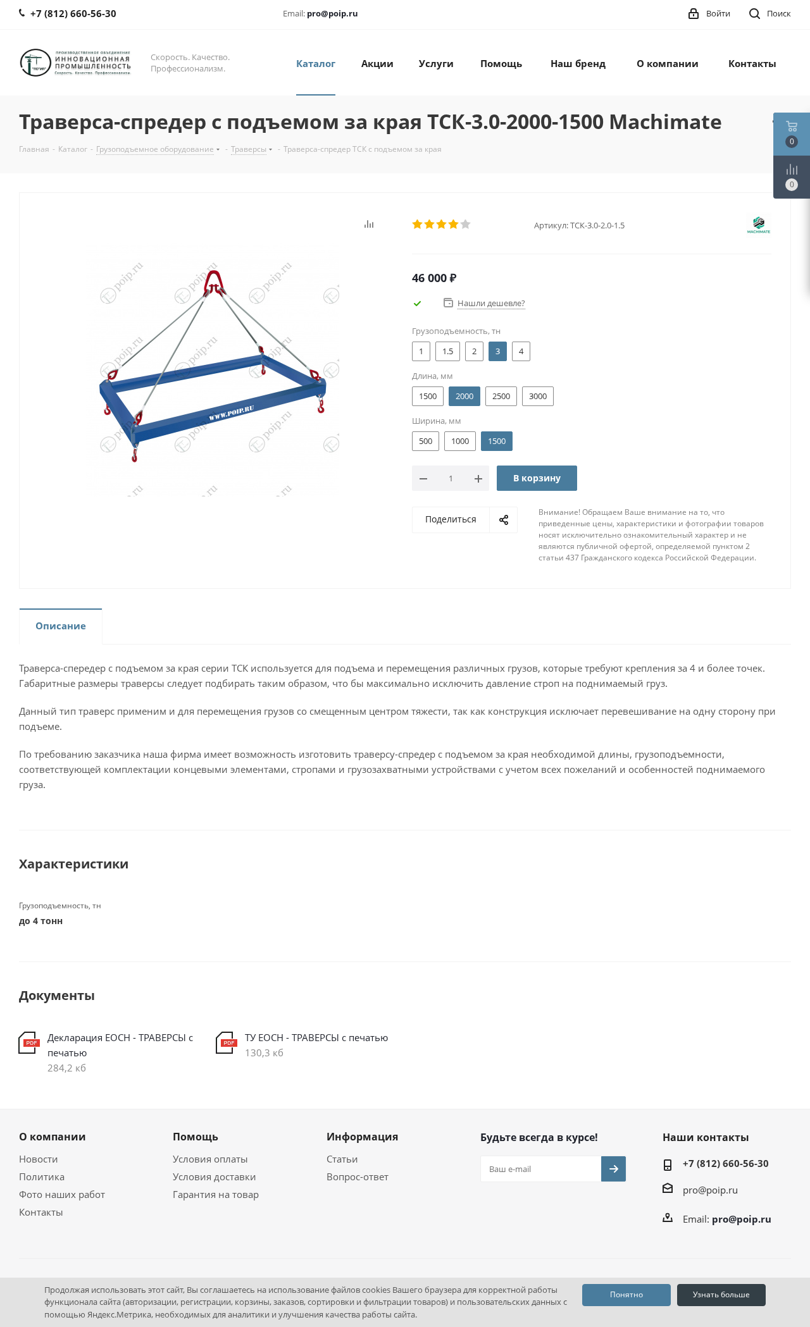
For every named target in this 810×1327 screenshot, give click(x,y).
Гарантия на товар (216, 1194)
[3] (442, 224)
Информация (362, 1137)
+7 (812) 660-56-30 (726, 1163)
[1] (418, 224)
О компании (52, 1137)
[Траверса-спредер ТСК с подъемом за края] (212, 368)
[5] (466, 224)
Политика (42, 1176)
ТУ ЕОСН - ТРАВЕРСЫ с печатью (316, 1037)
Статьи (342, 1158)
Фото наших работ (62, 1194)
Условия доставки (214, 1176)
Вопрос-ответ (358, 1176)
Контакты (41, 1212)
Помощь (195, 1137)
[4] (454, 224)
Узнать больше (721, 1294)
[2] (430, 224)
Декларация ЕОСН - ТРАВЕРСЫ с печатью (120, 1045)
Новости (38, 1158)
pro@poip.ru (332, 13)
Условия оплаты (210, 1158)
